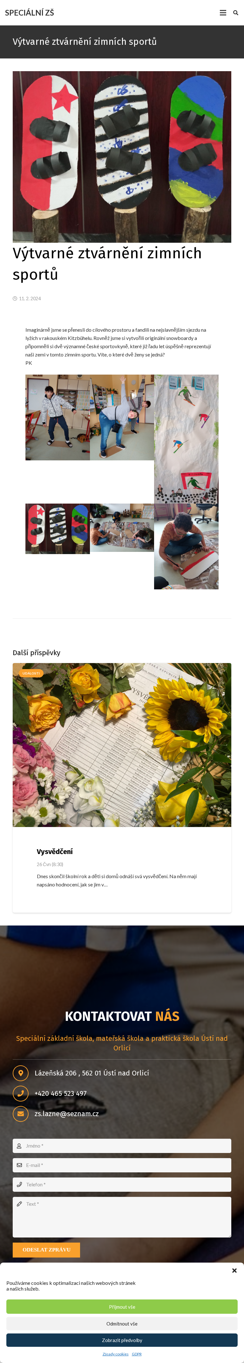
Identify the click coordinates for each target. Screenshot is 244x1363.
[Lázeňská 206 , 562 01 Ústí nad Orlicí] (24, 1073)
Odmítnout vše (122, 1323)
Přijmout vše (122, 1307)
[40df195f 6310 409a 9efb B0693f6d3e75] (122, 417)
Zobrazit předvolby (122, 1340)
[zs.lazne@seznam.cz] (24, 1114)
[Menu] (223, 13)
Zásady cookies (116, 1354)
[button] (234, 1270)
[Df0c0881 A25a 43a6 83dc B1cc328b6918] (57, 529)
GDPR (137, 1354)
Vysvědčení (55, 851)
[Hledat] (235, 13)
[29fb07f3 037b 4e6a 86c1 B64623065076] (57, 417)
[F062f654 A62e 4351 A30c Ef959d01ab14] (122, 528)
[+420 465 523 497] (24, 1094)
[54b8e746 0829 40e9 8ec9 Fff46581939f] (186, 439)
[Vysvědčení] (122, 745)
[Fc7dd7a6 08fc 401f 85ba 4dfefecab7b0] (186, 546)
